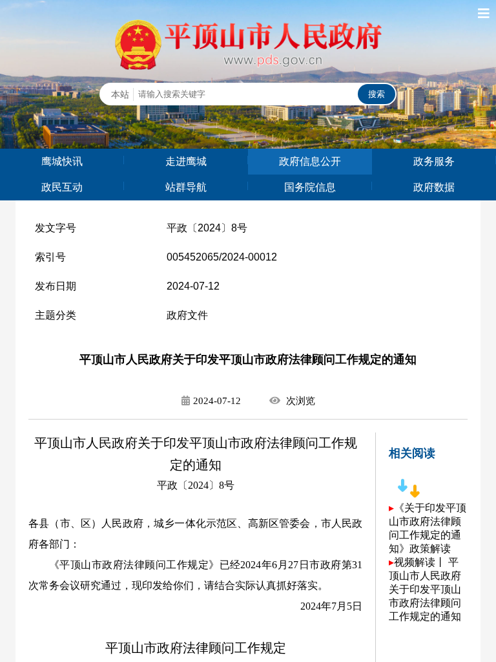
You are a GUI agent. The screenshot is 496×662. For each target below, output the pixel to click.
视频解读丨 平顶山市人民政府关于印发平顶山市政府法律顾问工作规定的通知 (425, 589)
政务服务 (434, 161)
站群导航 (186, 187)
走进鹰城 (186, 161)
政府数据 (434, 187)
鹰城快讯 (62, 161)
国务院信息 (310, 187)
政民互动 (62, 187)
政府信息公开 (310, 161)
